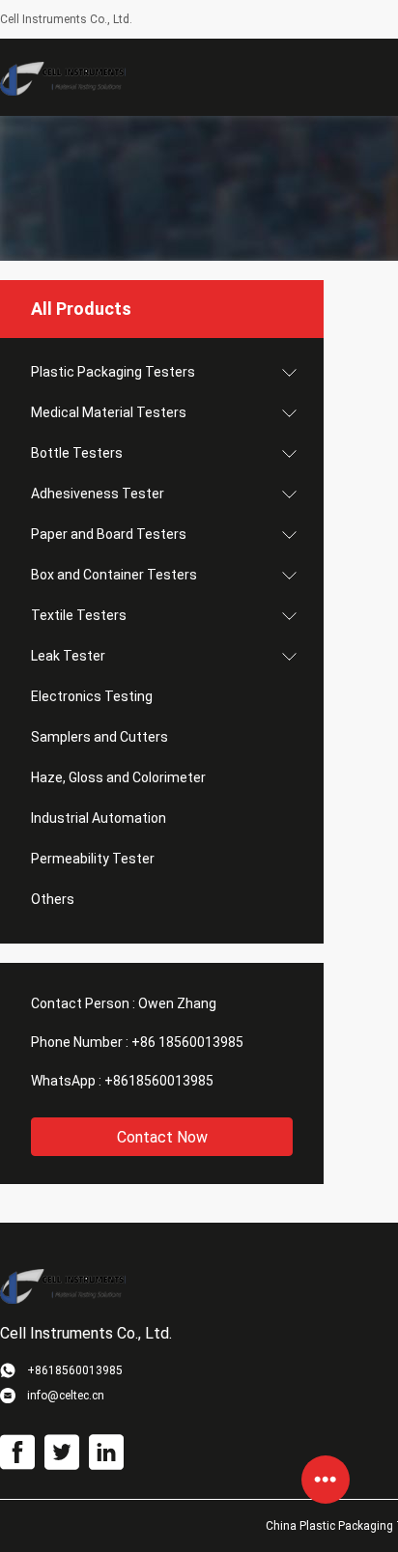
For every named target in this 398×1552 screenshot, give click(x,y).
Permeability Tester (93, 858)
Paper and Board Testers (108, 534)
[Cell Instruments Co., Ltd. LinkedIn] (106, 1452)
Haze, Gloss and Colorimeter (118, 777)
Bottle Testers (77, 453)
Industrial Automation (98, 818)
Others (52, 899)
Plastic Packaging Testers (113, 372)
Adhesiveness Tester (97, 493)
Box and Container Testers (114, 574)
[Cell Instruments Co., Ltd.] (63, 77)
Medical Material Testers (108, 412)
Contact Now (162, 1137)
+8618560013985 (158, 1080)
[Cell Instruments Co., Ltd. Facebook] (17, 1452)
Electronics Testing (92, 696)
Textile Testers (79, 615)
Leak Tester (68, 655)
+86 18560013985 (187, 1042)
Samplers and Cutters (99, 737)
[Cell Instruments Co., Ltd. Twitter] (61, 1452)
